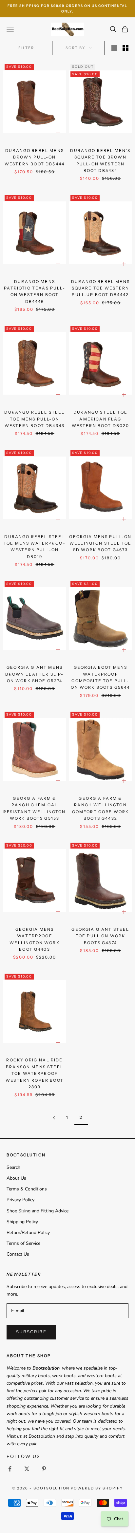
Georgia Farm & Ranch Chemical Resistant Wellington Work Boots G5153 (34, 808)
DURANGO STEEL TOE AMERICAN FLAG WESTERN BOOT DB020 (100, 419)
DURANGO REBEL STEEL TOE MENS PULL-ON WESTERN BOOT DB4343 (34, 419)
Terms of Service (23, 1243)
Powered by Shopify (97, 1488)
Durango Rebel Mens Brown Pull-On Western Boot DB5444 (35, 157)
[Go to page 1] (54, 1117)
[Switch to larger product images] (114, 48)
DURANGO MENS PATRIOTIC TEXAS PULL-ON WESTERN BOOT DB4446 (34, 291)
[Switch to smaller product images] (125, 48)
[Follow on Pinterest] (44, 1469)
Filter (26, 48)
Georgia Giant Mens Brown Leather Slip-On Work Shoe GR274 (34, 674)
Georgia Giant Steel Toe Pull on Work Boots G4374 (100, 936)
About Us (16, 1178)
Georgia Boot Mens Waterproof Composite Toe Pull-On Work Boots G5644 (100, 677)
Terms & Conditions (27, 1189)
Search (13, 1167)
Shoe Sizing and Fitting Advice (37, 1211)
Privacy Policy (20, 1200)
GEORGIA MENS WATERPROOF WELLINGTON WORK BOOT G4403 (34, 939)
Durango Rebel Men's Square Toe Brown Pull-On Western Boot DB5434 (100, 160)
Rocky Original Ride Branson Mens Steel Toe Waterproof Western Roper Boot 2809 (35, 1073)
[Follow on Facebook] (10, 1469)
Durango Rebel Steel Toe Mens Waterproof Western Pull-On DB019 (35, 546)
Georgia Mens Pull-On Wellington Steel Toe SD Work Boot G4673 (100, 543)
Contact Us (18, 1254)
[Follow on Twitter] (27, 1469)
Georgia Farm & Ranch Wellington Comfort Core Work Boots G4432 (100, 808)
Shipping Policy (22, 1222)
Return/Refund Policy (28, 1232)
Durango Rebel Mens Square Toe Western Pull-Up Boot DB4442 (100, 288)
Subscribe (31, 1332)
